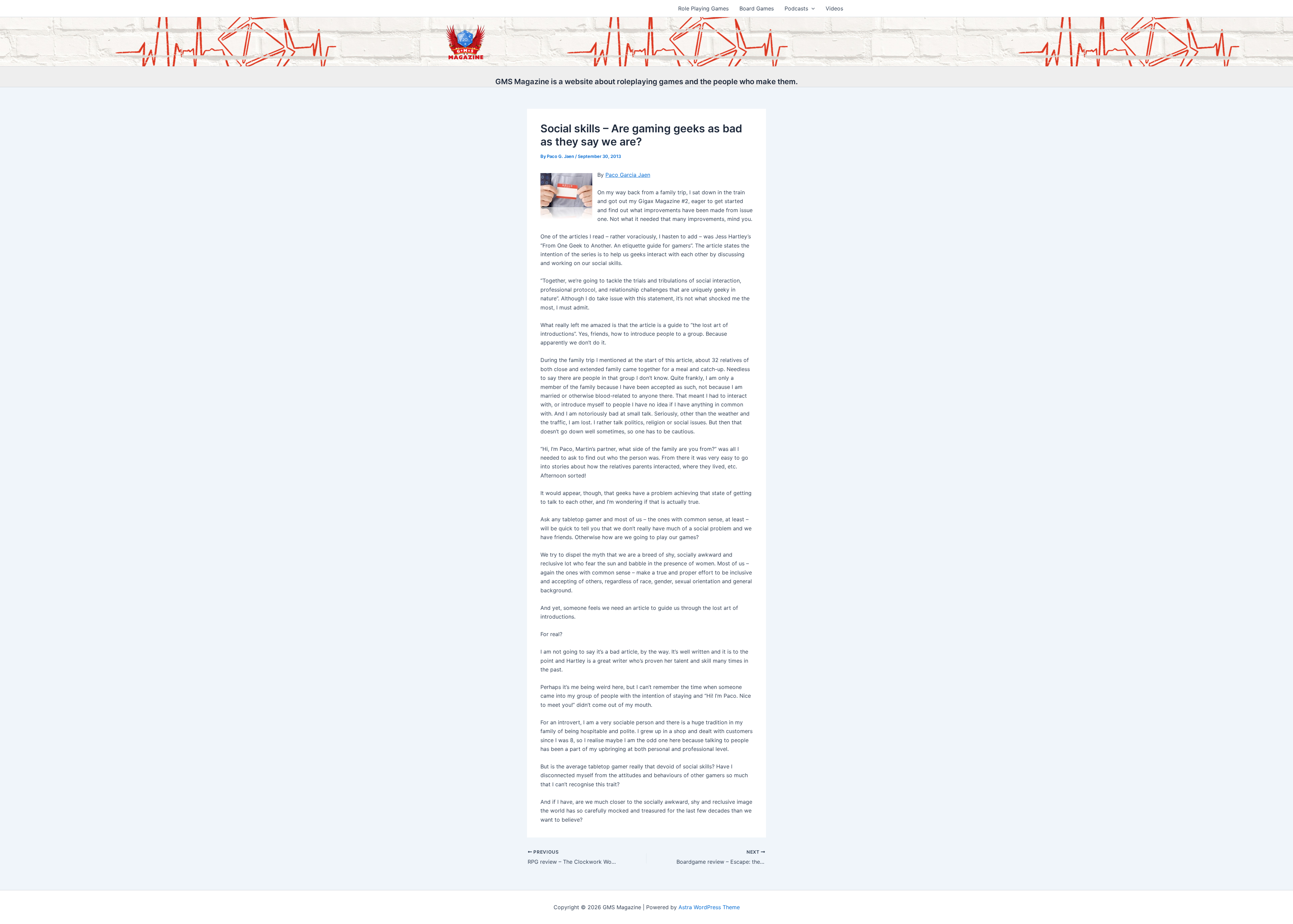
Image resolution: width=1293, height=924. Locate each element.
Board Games (756, 8)
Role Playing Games (703, 8)
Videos (834, 8)
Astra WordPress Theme (709, 907)
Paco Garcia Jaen (627, 174)
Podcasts (796, 8)
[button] (811, 8)
